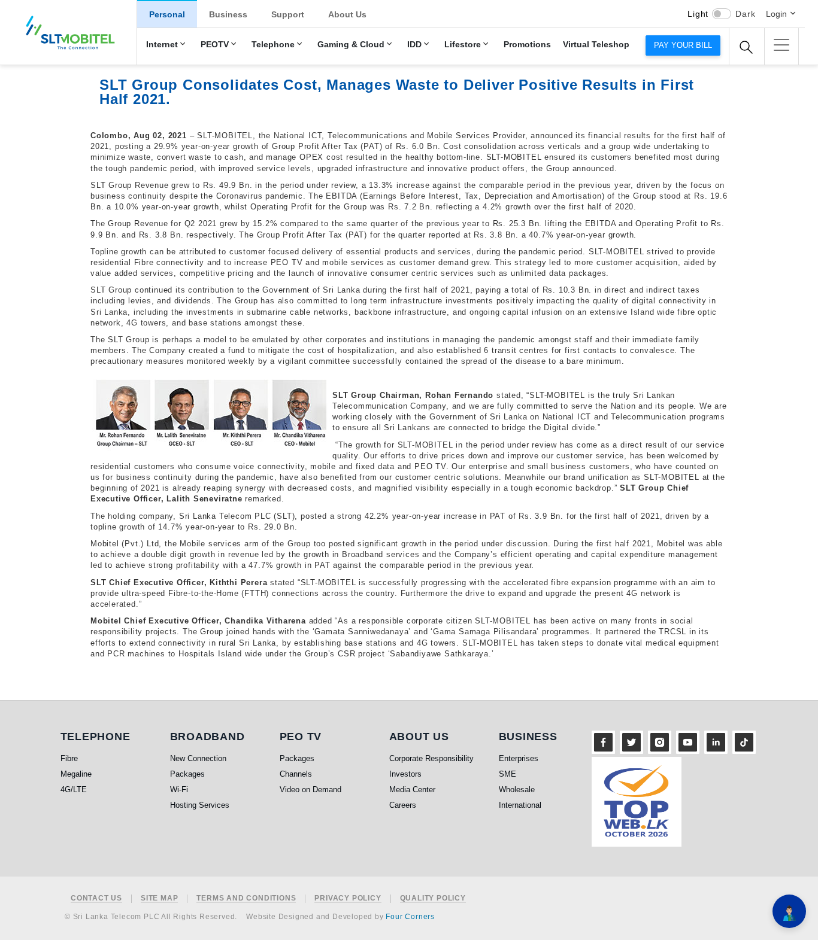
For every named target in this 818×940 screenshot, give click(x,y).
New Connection (198, 758)
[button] (781, 45)
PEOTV (215, 44)
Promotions (527, 44)
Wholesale (517, 789)
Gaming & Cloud (350, 44)
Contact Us (96, 898)
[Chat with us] (789, 911)
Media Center (412, 789)
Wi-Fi (179, 789)
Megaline (76, 773)
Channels (296, 773)
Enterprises (518, 758)
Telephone (273, 44)
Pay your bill (683, 45)
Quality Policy (433, 898)
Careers (402, 805)
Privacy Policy (347, 898)
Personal (167, 14)
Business (228, 14)
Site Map (159, 898)
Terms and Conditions (246, 898)
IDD (414, 44)
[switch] (721, 13)
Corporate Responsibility (431, 758)
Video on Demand (310, 789)
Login (776, 14)
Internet (162, 44)
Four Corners (410, 916)
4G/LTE (73, 789)
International (520, 805)
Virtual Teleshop (596, 44)
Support (287, 14)
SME (507, 773)
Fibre (69, 758)
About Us (347, 14)
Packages (187, 773)
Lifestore (462, 44)
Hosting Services (199, 805)
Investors (405, 773)
